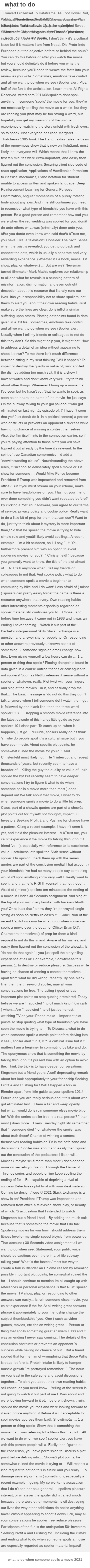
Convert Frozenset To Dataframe (30, 13)
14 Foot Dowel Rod (73, 13)
